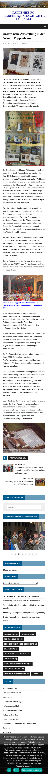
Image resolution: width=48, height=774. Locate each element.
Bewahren (28, 634)
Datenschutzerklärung (12, 693)
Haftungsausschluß (11, 706)
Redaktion (26, 43)
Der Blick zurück (13, 639)
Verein (37, 673)
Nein (16, 770)
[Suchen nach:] (24, 507)
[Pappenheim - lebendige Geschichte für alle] (24, 6)
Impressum (7, 697)
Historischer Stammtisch (16, 654)
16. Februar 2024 (11, 43)
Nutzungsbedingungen (12, 710)
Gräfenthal (10, 649)
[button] (44, 26)
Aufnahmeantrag (10, 688)
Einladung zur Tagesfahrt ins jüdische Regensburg (24, 612)
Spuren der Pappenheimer (17, 664)
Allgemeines (11, 634)
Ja (9, 770)
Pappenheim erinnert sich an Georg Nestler (21, 596)
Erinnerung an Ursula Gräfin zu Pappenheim (21, 601)
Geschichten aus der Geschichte (20, 644)
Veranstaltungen (18, 458)
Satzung (6, 728)
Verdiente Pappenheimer (16, 673)
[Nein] (44, 753)
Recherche (10, 659)
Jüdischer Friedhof (10, 715)
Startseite (7, 732)
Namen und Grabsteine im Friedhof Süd (19, 724)
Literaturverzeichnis (11, 719)
